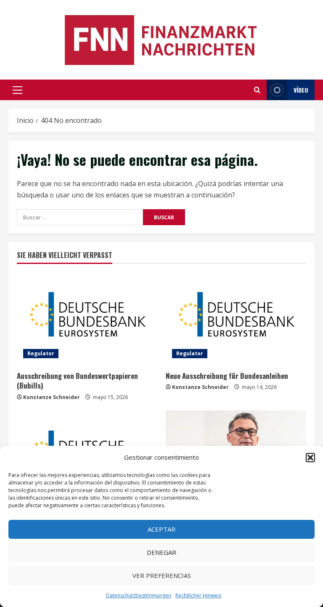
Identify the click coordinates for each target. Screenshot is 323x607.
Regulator (40, 353)
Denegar (161, 552)
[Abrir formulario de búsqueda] (257, 90)
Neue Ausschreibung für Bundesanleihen (227, 375)
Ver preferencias (161, 575)
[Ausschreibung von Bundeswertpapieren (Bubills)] (87, 318)
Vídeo (301, 89)
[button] (310, 457)
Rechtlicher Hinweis (198, 595)
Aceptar (161, 529)
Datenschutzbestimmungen (138, 595)
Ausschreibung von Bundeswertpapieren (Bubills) (77, 380)
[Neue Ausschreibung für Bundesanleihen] (236, 318)
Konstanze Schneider (51, 397)
